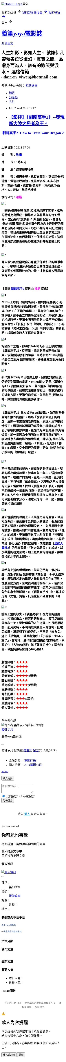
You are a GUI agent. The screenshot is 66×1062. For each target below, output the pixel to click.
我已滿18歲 (9, 1054)
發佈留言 (7, 800)
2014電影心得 (33, 764)
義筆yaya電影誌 (22, 33)
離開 (21, 1054)
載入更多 (7, 778)
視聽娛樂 (31, 85)
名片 (12, 101)
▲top (4, 771)
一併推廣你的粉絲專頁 (11, 931)
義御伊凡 (7, 729)
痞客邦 (27, 750)
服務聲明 (39, 1006)
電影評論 (30, 760)
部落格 (13, 97)
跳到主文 (7, 43)
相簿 (12, 93)
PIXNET (17, 1003)
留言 (36, 750)
